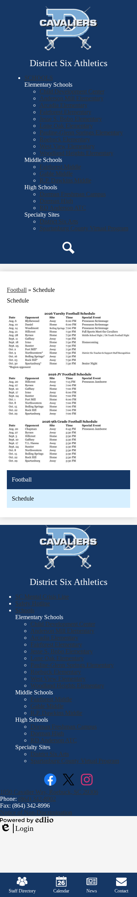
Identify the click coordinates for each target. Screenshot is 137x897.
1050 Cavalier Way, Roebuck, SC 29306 (49, 792)
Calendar (61, 891)
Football (17, 290)
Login (16, 828)
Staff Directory (22, 891)
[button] (38, 77)
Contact (121, 891)
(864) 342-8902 (37, 799)
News (91, 891)
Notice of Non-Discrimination (36, 812)
